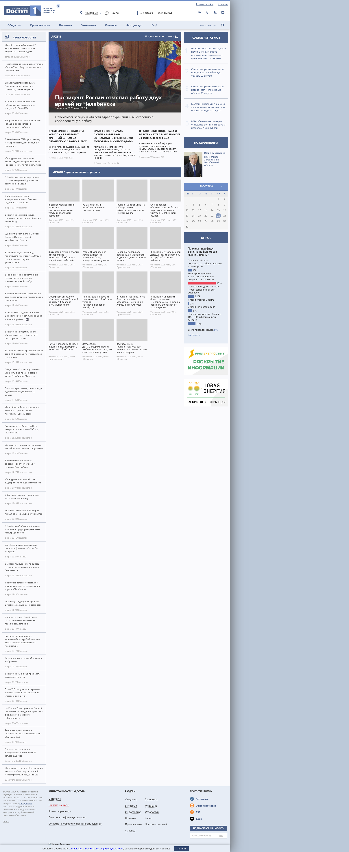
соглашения (75, 848)
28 (212, 221)
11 (193, 210)
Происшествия (40, 25)
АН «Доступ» (25, 803)
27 (205, 221)
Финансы (111, 25)
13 (205, 210)
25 (193, 221)
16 (224, 210)
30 (224, 221)
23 (224, 216)
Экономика (88, 25)
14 (212, 210)
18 (193, 216)
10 (187, 210)
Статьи (6, 821)
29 (218, 221)
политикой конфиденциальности (104, 848)
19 (199, 216)
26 (199, 221)
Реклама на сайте (204, 4)
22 (218, 216)
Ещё (154, 25)
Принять (181, 848)
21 (212, 216)
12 (199, 210)
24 (187, 221)
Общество (14, 25)
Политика (65, 25)
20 (205, 216)
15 (218, 210)
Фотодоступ (134, 25)
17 (187, 216)
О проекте (223, 4)
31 (187, 227)
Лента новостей (24, 37)
